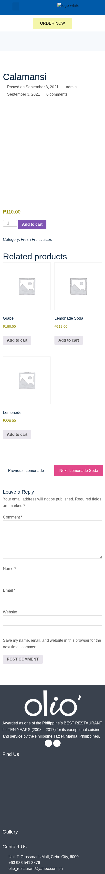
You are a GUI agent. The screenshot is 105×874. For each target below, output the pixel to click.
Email (9, 590)
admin (71, 87)
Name (9, 569)
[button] (15, 6)
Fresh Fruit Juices (36, 239)
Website (10, 612)
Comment (12, 517)
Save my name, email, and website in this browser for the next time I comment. (52, 643)
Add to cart (32, 224)
